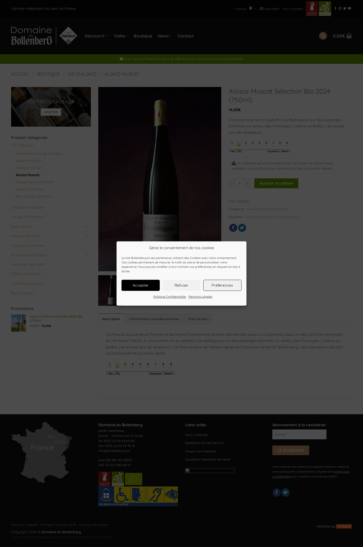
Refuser (181, 285)
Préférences (222, 285)
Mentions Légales (200, 296)
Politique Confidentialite (169, 296)
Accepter (141, 285)
